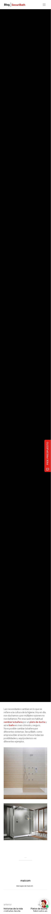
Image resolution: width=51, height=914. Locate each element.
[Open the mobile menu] (44, 5)
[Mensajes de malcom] (6, 363)
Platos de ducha (9, 340)
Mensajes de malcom (24, 886)
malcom (16, 363)
